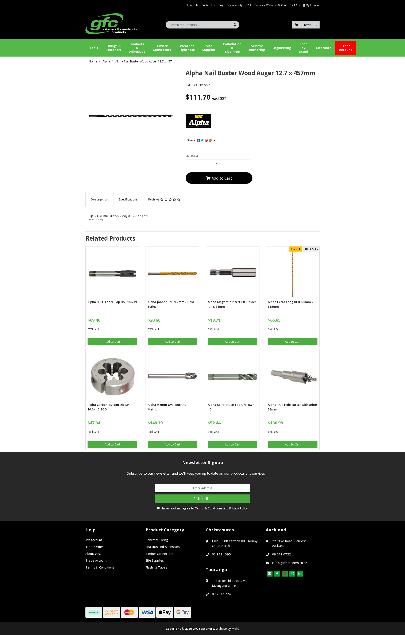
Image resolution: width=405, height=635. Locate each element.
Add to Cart (221, 178)
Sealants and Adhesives (163, 546)
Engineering (282, 48)
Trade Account (345, 48)
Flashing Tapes (156, 567)
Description (99, 199)
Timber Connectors (162, 48)
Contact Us (208, 5)
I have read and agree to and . (204, 508)
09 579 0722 (281, 554)
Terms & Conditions (208, 508)
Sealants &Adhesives (137, 48)
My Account (93, 540)
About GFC (93, 553)
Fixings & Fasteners (114, 48)
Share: (192, 140)
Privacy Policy (238, 508)
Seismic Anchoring (257, 48)
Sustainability (234, 5)
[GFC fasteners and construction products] (112, 23)
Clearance (323, 48)
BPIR (248, 5)
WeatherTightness (187, 48)
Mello (235, 629)
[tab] (99, 199)
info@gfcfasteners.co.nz (289, 563)
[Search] (235, 24)
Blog (220, 5)
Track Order (94, 546)
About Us (192, 5)
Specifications (128, 199)
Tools (93, 48)
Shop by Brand (303, 48)
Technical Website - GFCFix (270, 5)
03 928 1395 (221, 554)
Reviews (154, 199)
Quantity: (192, 156)
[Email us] (270, 574)
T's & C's (294, 5)
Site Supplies (209, 48)
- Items (305, 25)
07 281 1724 (221, 594)
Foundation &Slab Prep (232, 48)
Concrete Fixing (157, 540)
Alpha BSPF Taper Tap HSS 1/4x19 (112, 302)
